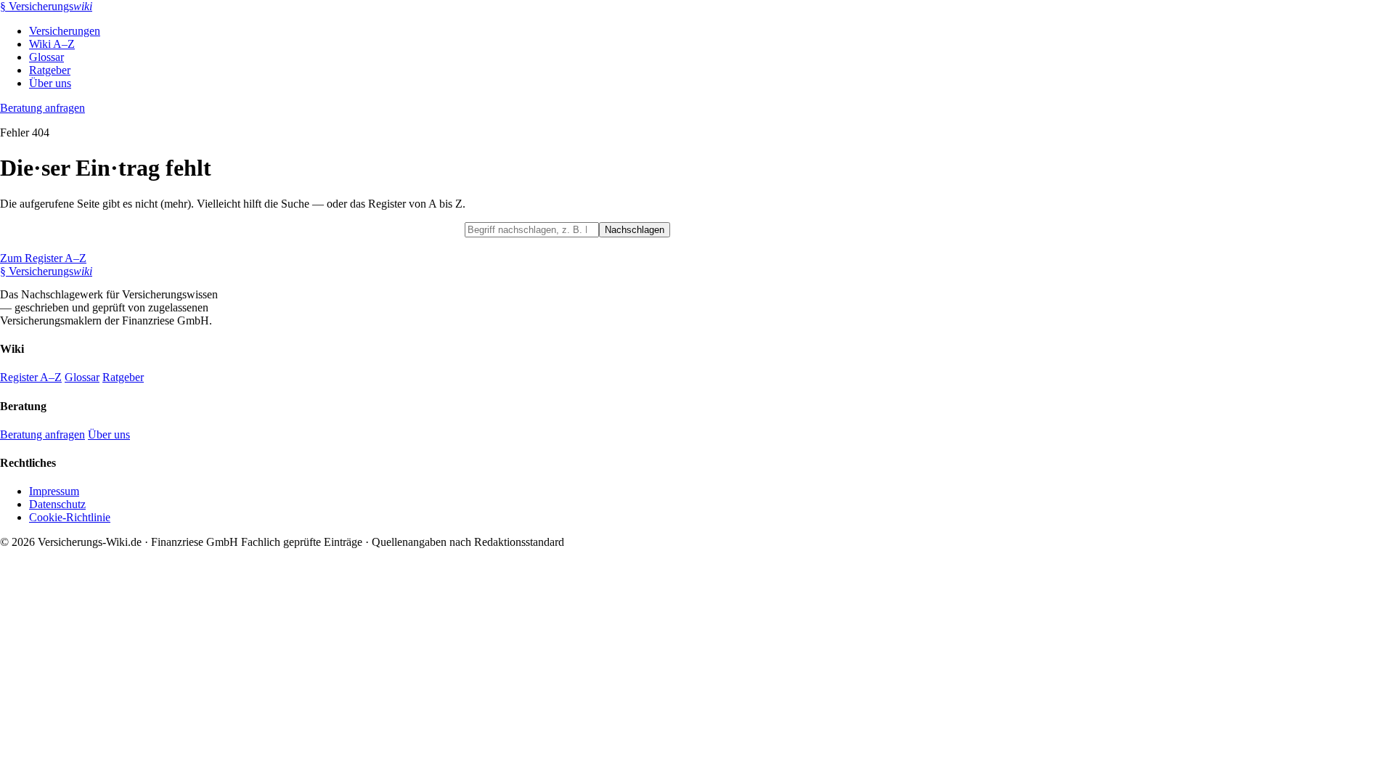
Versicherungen (64, 31)
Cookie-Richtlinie (69, 517)
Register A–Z (31, 377)
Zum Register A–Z (43, 258)
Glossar (46, 57)
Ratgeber (49, 70)
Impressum (54, 491)
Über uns (50, 83)
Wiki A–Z (52, 44)
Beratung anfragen (42, 108)
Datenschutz (57, 504)
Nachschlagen (634, 229)
